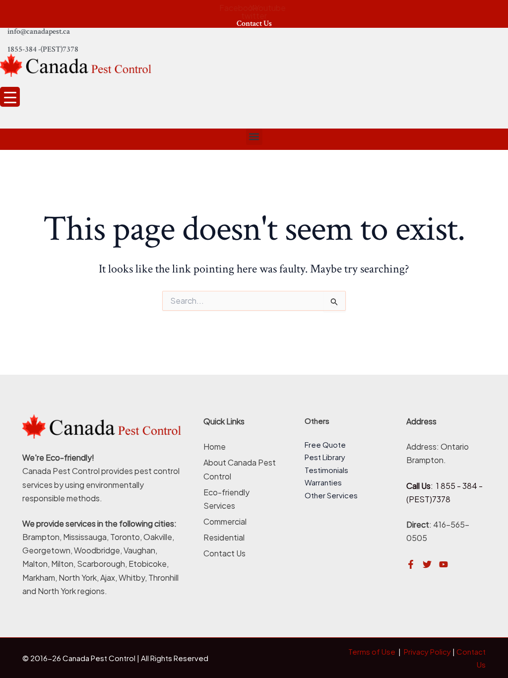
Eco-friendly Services (226, 499)
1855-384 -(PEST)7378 (42, 49)
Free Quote (325, 444)
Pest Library (325, 457)
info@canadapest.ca (38, 31)
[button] (254, 137)
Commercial (225, 521)
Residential (224, 537)
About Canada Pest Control (239, 469)
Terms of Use (371, 651)
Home (214, 446)
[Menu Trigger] (10, 97)
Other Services (331, 495)
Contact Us (254, 23)
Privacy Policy (427, 651)
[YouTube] (443, 564)
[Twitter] (427, 564)
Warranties (323, 482)
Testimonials (326, 470)
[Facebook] (410, 564)
